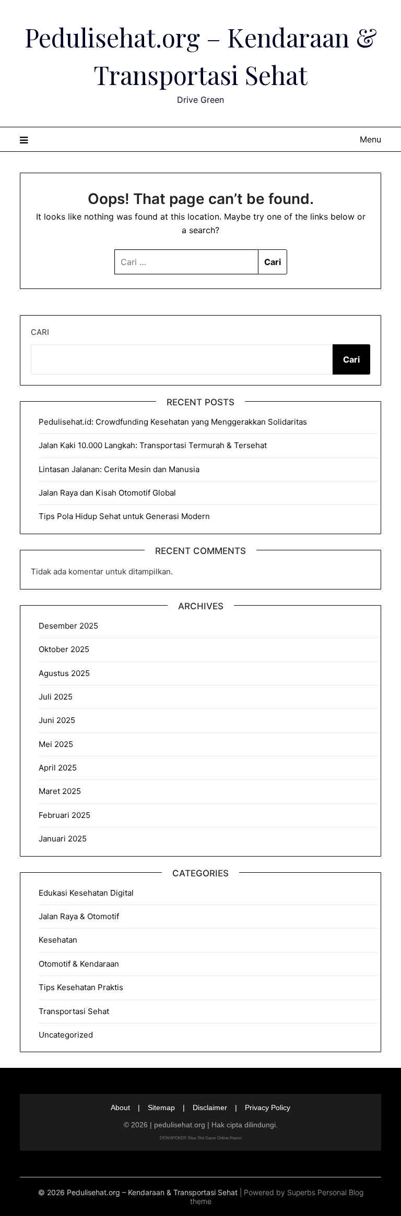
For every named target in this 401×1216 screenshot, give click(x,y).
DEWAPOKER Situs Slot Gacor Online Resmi (201, 1138)
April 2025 (58, 768)
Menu (370, 139)
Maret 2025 (60, 791)
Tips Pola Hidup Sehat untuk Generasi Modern (124, 516)
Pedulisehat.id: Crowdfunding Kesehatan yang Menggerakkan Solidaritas (173, 422)
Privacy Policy (267, 1107)
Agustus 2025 (64, 673)
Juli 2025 (56, 697)
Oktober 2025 (64, 649)
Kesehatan (58, 940)
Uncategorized (66, 1035)
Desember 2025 (68, 626)
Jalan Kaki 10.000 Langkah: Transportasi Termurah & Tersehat (153, 445)
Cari (40, 332)
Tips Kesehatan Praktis (81, 987)
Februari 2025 (64, 815)
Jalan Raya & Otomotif (79, 916)
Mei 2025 (56, 744)
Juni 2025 (57, 720)
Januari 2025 (63, 839)
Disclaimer (210, 1107)
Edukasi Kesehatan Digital (86, 893)
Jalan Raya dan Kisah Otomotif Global (107, 493)
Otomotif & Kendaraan (79, 964)
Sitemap (161, 1107)
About (120, 1107)
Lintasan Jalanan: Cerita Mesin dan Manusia (119, 469)
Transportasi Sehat (74, 1011)
